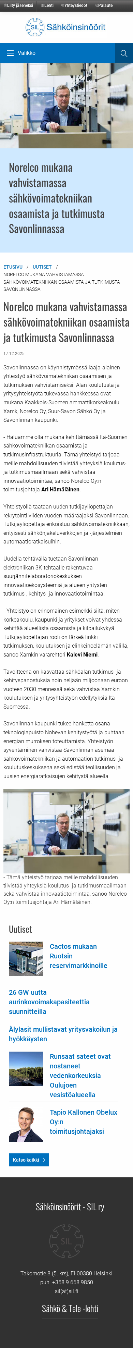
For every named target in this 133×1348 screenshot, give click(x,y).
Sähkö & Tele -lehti (70, 1307)
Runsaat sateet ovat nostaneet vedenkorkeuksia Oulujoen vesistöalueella (80, 1075)
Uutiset (42, 267)
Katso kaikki (26, 1160)
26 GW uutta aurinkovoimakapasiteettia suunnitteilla (49, 1002)
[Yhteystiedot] (66, 1246)
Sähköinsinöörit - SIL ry (70, 1206)
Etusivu (13, 267)
